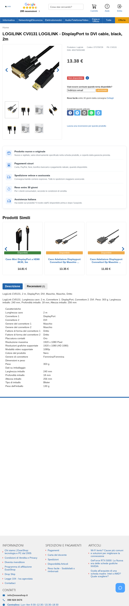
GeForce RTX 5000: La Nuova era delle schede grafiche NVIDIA (107, 563)
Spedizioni (53, 559)
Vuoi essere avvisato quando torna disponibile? (89, 87)
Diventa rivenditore (15, 562)
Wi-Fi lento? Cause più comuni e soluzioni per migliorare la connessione (107, 553)
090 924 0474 (14, 600)
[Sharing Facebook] (70, 113)
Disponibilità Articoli (58, 563)
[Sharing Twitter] (77, 113)
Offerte (122, 20)
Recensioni (36, 286)
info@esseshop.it (17, 595)
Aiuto (107, 11)
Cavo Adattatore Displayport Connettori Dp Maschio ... (64, 260)
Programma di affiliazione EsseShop (18, 568)
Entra (119, 11)
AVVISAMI (102, 90)
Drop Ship (10, 574)
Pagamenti (53, 550)
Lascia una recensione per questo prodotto (86, 126)
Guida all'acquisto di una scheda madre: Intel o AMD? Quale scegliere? (106, 573)
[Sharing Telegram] (98, 113)
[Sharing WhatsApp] (91, 113)
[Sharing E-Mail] (84, 113)
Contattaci (10, 583)
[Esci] (120, 6)
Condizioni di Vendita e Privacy (21, 557)
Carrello (94, 11)
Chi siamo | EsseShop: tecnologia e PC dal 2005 (18, 552)
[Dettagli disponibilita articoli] (87, 78)
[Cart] (94, 8)
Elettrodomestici (53, 20)
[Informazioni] (107, 6)
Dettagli (110, 98)
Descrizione (12, 286)
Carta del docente (57, 555)
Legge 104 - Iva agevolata (19, 578)
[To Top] (121, 598)
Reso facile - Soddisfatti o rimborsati (61, 570)
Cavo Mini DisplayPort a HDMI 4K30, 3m (23, 260)
